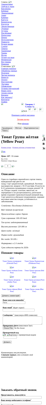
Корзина (4, 95)
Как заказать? (7, 97)
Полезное (5, 73)
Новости (4, 77)
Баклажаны (6, 9)
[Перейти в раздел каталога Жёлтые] (18, 128)
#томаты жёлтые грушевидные (23, 147)
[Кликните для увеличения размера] (3, 152)
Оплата (4, 80)
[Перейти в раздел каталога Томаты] (5, 130)
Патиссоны (6, 35)
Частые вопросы (8, 75)
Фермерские (6, 60)
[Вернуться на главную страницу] (2, 104)
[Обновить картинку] (4, 335)
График (4, 102)
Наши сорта (6, 91)
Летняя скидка (23, 119)
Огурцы (4, 31)
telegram (25, 124)
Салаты (4, 46)
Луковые (5, 29)
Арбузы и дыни (7, 6)
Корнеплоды (6, 22)
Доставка (5, 84)
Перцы (4, 37)
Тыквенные (6, 51)
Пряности (5, 42)
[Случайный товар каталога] (41, 111)
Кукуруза (5, 24)
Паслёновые (6, 33)
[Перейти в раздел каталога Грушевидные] (7, 128)
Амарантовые (7, 4)
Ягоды (4, 55)
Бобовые (4, 11)
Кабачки (4, 18)
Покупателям (6, 82)
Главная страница (8, 69)
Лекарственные (7, 26)
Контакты (5, 100)
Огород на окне (7, 57)
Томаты (4, 49)
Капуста (4, 20)
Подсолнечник (7, 40)
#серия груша (6, 147)
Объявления (6, 86)
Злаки (3, 15)
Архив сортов (7, 93)
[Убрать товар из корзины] (2, 166)
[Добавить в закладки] (44, 142)
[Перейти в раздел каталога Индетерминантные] (31, 128)
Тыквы (4, 53)
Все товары (6, 62)
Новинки (5, 64)
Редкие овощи (7, 44)
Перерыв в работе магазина (23, 115)
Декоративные (7, 13)
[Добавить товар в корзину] (13, 166)
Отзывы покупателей (10, 88)
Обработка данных (9, 71)
